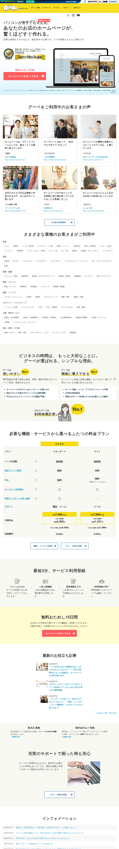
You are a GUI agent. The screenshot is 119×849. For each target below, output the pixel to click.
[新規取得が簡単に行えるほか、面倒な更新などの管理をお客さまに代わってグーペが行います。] (36, 470)
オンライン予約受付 (14, 489)
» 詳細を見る (15, 736)
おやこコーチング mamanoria (95, 156)
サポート (66, 7)
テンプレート (46, 7)
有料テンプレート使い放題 (17, 498)
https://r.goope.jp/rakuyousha (93, 211)
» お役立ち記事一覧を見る (105, 713)
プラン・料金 (35, 7)
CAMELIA (48, 208)
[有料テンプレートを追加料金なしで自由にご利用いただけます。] (36, 498)
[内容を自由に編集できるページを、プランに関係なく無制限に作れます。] (36, 461)
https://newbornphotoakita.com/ (55, 159)
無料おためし (43, 20)
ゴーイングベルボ (12, 208)
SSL (7, 480)
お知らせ (76, 7)
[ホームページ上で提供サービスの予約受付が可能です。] (36, 489)
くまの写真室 (49, 156)
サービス (56, 7)
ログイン (34, 20)
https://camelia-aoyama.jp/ (53, 211)
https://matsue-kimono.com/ (15, 159)
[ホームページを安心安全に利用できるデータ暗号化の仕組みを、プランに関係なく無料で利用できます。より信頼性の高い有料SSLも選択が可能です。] (36, 480)
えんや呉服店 (10, 156)
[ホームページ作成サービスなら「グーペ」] (14, 8)
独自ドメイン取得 (13, 470)
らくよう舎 (87, 208)
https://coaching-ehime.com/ (93, 159)
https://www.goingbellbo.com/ (15, 211)
